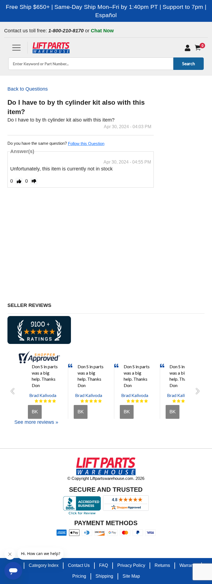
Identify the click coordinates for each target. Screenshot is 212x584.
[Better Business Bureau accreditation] (82, 505)
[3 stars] (45, 401)
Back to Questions (27, 89)
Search (188, 63)
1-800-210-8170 (66, 30)
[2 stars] (41, 401)
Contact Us (79, 565)
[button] (14, 391)
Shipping (104, 576)
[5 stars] (54, 401)
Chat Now (102, 30)
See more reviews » (36, 422)
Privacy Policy (131, 565)
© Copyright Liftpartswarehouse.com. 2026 (105, 478)
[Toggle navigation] (16, 48)
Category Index (44, 565)
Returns (162, 565)
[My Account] (187, 47)
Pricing (79, 576)
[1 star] (36, 401)
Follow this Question (86, 143)
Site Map (131, 576)
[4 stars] (49, 401)
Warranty (188, 565)
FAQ (103, 565)
